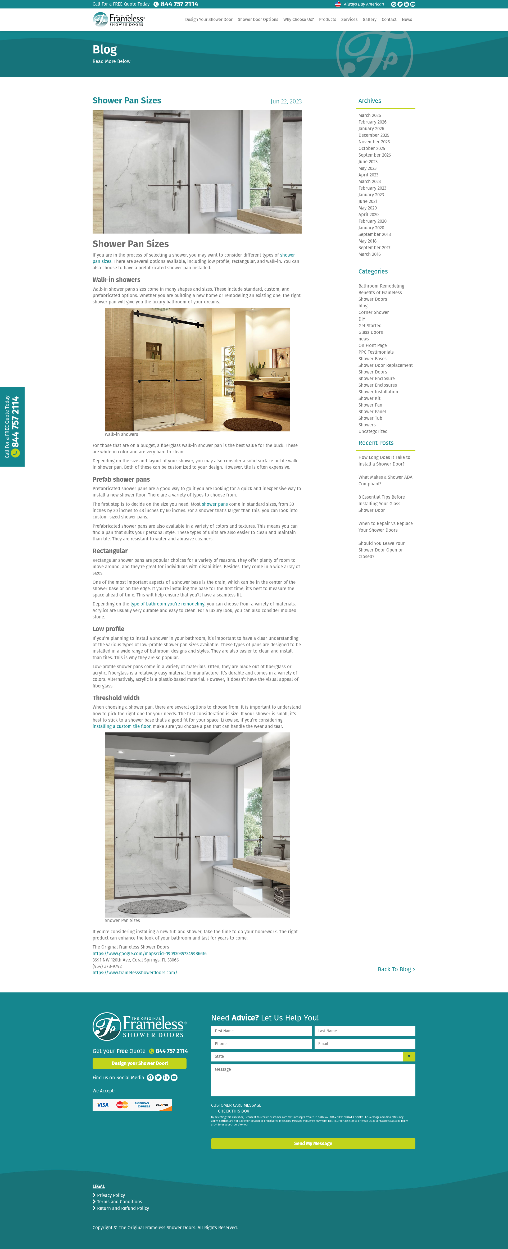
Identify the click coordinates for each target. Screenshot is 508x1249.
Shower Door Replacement (386, 365)
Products (327, 19)
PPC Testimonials (376, 352)
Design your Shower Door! (140, 1063)
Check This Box (233, 1111)
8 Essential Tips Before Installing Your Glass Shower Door (382, 503)
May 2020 (368, 208)
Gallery (370, 19)
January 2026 (371, 128)
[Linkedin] (406, 4)
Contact (389, 19)
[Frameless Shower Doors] (140, 1026)
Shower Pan (370, 405)
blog (363, 306)
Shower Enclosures (378, 385)
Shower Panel (372, 411)
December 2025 (374, 135)
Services (349, 19)
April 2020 (369, 214)
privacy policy (230, 1128)
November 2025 (374, 142)
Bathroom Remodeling (381, 286)
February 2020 (373, 221)
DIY (362, 319)
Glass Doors (371, 332)
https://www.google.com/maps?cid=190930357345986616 (150, 953)
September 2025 (375, 155)
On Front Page (373, 345)
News (407, 19)
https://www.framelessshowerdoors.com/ (135, 973)
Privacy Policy (110, 1195)
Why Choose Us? (298, 19)
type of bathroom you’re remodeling (167, 604)
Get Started (370, 326)
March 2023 (370, 181)
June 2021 (368, 201)
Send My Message (313, 1143)
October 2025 (372, 148)
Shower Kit (369, 398)
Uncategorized (373, 431)
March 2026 (370, 115)
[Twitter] (400, 4)
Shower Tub (370, 418)
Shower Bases (373, 359)
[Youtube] (412, 4)
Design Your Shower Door (209, 19)
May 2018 (368, 241)
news (364, 339)
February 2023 (372, 188)
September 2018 (375, 234)
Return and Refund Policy (122, 1208)
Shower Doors (373, 372)
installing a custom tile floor (122, 726)
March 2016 (370, 254)
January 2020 (371, 228)
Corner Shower (374, 312)
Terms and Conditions (119, 1202)
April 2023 (368, 175)
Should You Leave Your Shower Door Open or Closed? (382, 550)
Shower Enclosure (377, 378)
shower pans (215, 504)
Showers (367, 425)
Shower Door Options (258, 19)
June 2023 (368, 162)
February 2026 (373, 122)
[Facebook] (393, 4)
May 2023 (368, 168)
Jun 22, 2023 (286, 101)
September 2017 (375, 247)
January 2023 (371, 195)
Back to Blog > (396, 969)
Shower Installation (378, 392)
